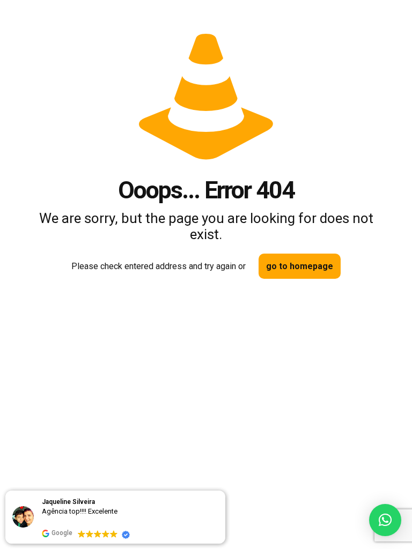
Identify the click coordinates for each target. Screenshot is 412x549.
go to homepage (299, 266)
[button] (385, 520)
